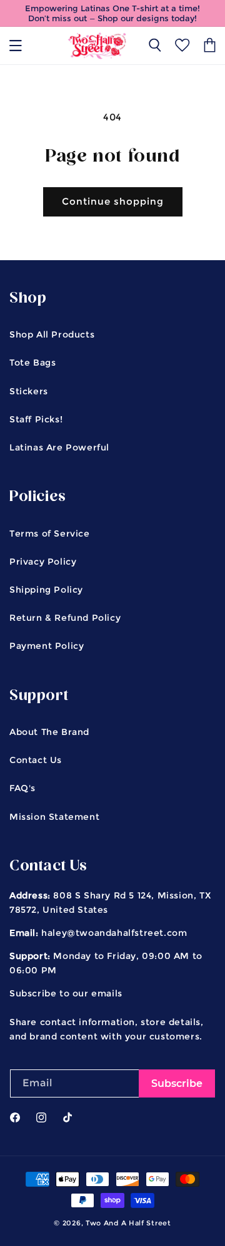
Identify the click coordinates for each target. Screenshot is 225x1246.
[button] (15, 45)
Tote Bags (32, 362)
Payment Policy (46, 645)
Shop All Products (51, 334)
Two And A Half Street (128, 1223)
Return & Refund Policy (65, 617)
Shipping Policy (46, 589)
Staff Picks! (35, 419)
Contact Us (35, 760)
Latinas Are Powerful (59, 447)
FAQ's (22, 788)
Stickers (28, 391)
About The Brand (49, 731)
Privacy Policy (42, 561)
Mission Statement (54, 816)
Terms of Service (49, 533)
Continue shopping (113, 201)
